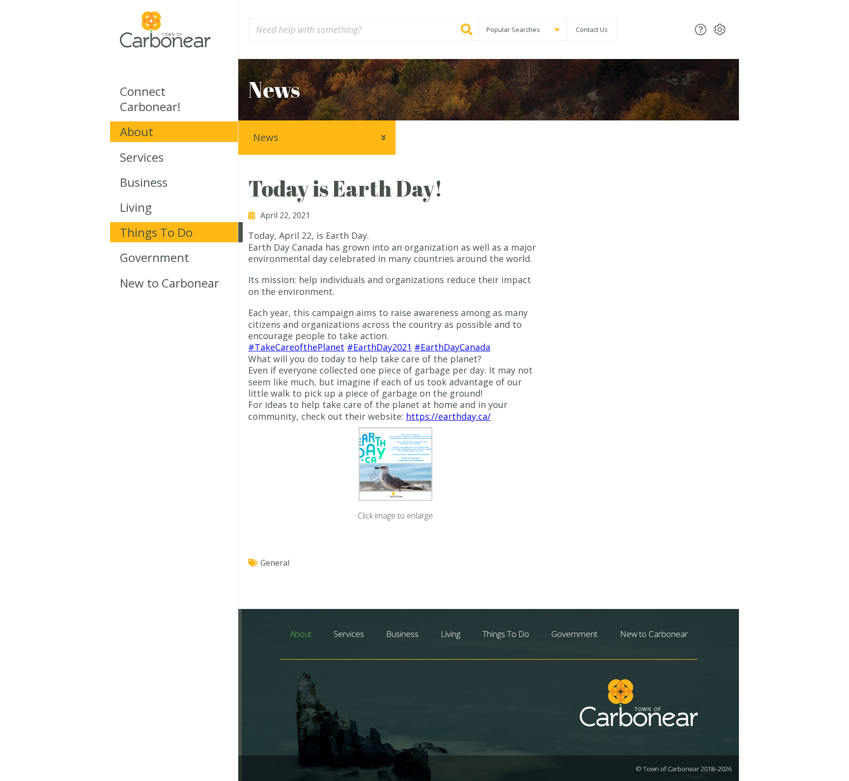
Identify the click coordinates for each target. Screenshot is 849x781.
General (274, 562)
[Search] (466, 29)
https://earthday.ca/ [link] (448, 416)
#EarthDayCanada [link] (452, 347)
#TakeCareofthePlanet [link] (296, 347)
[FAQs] (701, 29)
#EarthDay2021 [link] (379, 347)
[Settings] (720, 29)
